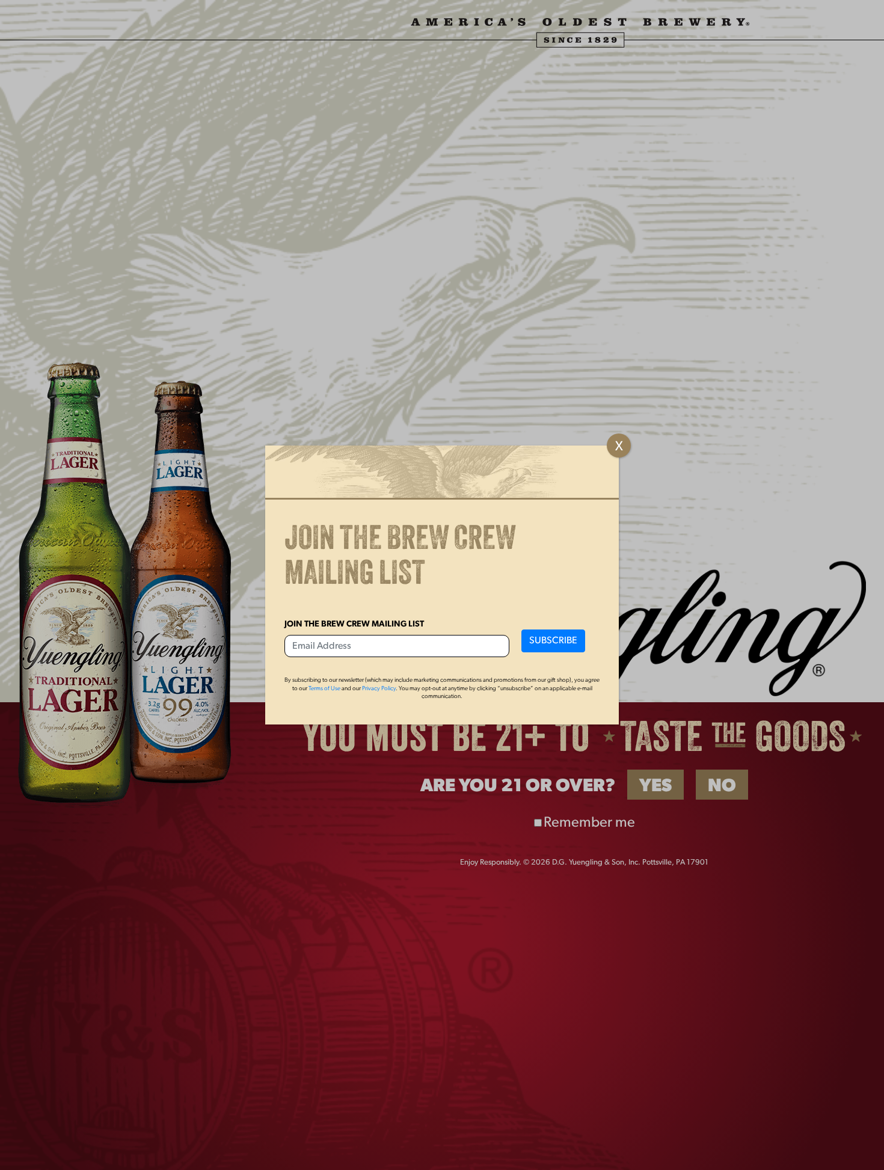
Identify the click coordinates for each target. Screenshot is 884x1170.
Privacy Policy (379, 688)
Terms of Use (324, 688)
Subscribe (553, 641)
